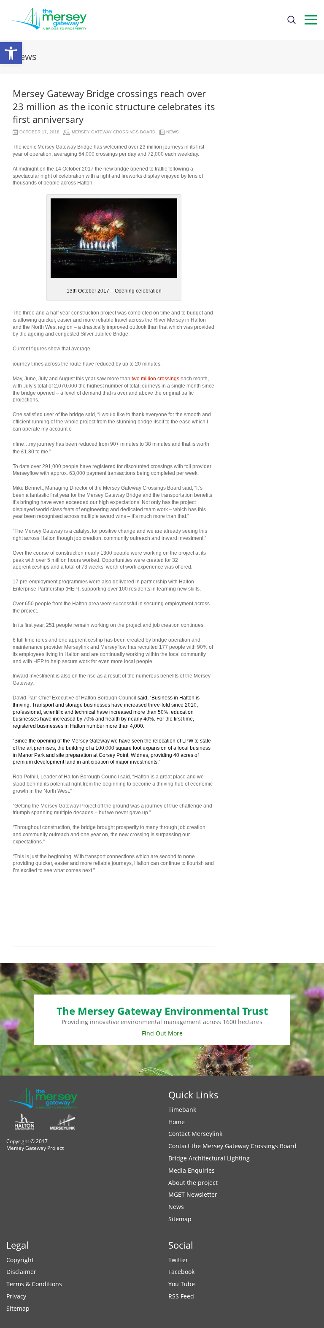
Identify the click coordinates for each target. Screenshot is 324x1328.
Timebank (182, 1110)
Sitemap (180, 1219)
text (311, 19)
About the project (193, 1183)
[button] (11, 53)
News (172, 132)
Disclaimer (21, 1272)
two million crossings (156, 379)
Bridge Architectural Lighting (209, 1158)
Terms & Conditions (34, 1284)
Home (176, 1122)
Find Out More (162, 1033)
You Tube (181, 1284)
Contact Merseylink (195, 1134)
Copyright (20, 1260)
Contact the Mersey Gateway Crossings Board (232, 1146)
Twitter (178, 1260)
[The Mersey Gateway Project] (52, 20)
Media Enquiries (191, 1170)
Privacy (16, 1296)
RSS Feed (181, 1296)
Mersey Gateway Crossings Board (113, 132)
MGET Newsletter (192, 1194)
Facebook (181, 1272)
